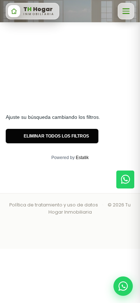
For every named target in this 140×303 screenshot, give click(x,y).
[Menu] (126, 11)
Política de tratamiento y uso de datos (53, 205)
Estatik (82, 157)
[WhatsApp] (123, 286)
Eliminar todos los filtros (56, 136)
